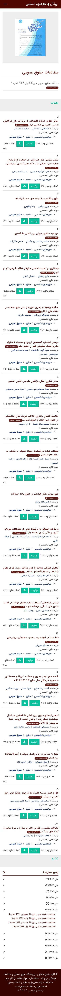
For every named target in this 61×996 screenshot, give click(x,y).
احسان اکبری (29, 276)
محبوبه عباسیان (21, 129)
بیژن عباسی (43, 206)
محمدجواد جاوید (41, 424)
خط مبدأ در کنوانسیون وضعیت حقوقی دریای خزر (32, 639)
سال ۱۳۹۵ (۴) (51, 952)
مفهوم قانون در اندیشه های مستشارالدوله (37, 200)
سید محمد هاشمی (19, 350)
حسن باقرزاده (16, 241)
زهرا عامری (21, 459)
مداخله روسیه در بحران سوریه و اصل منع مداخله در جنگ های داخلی (31, 309)
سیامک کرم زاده (41, 315)
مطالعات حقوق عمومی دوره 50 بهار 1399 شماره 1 (33, 926)
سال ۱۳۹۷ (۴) (51, 939)
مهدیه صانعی (27, 575)
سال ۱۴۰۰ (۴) (52, 903)
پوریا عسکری (12, 688)
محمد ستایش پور (22, 727)
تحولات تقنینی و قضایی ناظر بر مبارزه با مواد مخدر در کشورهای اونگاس (30, 830)
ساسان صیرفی (42, 645)
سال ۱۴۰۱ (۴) (52, 897)
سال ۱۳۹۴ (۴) (51, 958)
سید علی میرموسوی (19, 801)
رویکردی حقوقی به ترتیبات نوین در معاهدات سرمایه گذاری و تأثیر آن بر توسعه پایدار (31, 531)
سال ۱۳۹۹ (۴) (51, 910)
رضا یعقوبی (29, 206)
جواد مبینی (26, 688)
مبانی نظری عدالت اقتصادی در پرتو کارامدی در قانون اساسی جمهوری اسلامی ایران (30, 123)
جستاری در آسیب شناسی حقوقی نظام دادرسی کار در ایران (30, 270)
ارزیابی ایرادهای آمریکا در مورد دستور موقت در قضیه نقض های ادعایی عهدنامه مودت (30, 605)
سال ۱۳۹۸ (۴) (51, 933)
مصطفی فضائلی (41, 727)
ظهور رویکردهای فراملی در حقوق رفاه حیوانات (34, 495)
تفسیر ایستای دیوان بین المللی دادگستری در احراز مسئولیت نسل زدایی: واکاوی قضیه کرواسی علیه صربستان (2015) (32, 719)
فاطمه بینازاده (42, 836)
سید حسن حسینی (15, 389)
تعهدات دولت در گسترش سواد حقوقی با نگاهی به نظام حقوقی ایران (32, 453)
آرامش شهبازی (42, 762)
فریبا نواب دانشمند (40, 350)
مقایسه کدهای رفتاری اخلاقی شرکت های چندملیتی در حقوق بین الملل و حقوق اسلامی (31, 418)
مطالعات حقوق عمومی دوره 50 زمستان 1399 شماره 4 (32, 914)
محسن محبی (42, 610)
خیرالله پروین (43, 575)
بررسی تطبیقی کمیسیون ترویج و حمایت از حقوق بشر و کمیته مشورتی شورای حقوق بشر (32, 344)
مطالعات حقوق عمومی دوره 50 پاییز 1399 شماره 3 (33, 918)
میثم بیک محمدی (20, 537)
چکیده (30, 144)
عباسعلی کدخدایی (40, 129)
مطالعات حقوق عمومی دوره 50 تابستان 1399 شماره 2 (31, 922)
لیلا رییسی (28, 836)
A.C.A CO (22, 990)
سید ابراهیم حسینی (39, 171)
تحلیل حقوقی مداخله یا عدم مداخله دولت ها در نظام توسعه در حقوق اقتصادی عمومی (30, 570)
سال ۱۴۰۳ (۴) (51, 885)
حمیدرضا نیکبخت (40, 537)
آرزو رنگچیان (24, 424)
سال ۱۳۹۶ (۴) (51, 946)
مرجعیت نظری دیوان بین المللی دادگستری (36, 235)
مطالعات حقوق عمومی (40, 72)
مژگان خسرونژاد (24, 762)
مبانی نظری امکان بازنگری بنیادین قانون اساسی (33, 382)
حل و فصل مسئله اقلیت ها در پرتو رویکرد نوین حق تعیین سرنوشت (31, 795)
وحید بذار (28, 610)
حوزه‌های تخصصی (43, 137)
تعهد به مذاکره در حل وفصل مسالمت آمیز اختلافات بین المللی (31, 756)
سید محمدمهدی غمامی (38, 389)
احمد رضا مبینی (41, 688)
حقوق (28, 137)
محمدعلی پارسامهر (40, 801)
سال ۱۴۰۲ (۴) (52, 891)
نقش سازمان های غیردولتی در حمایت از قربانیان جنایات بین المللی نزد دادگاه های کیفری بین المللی (32, 163)
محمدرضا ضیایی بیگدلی (37, 241)
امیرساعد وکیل (42, 502)
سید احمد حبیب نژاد (39, 459)
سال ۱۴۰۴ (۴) (51, 879)
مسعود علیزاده (24, 315)
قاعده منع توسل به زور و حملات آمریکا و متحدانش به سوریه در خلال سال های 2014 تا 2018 (31, 680)
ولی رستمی (43, 276)
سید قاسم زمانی (19, 171)
